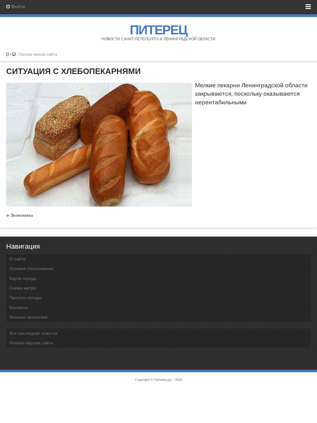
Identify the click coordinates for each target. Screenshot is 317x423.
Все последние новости (33, 333)
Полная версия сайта (38, 54)
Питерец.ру (163, 380)
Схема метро (22, 288)
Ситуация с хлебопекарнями (73, 71)
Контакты (18, 307)
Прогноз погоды (25, 297)
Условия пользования (31, 268)
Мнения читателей (28, 317)
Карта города (22, 278)
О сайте (17, 258)
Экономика (22, 215)
